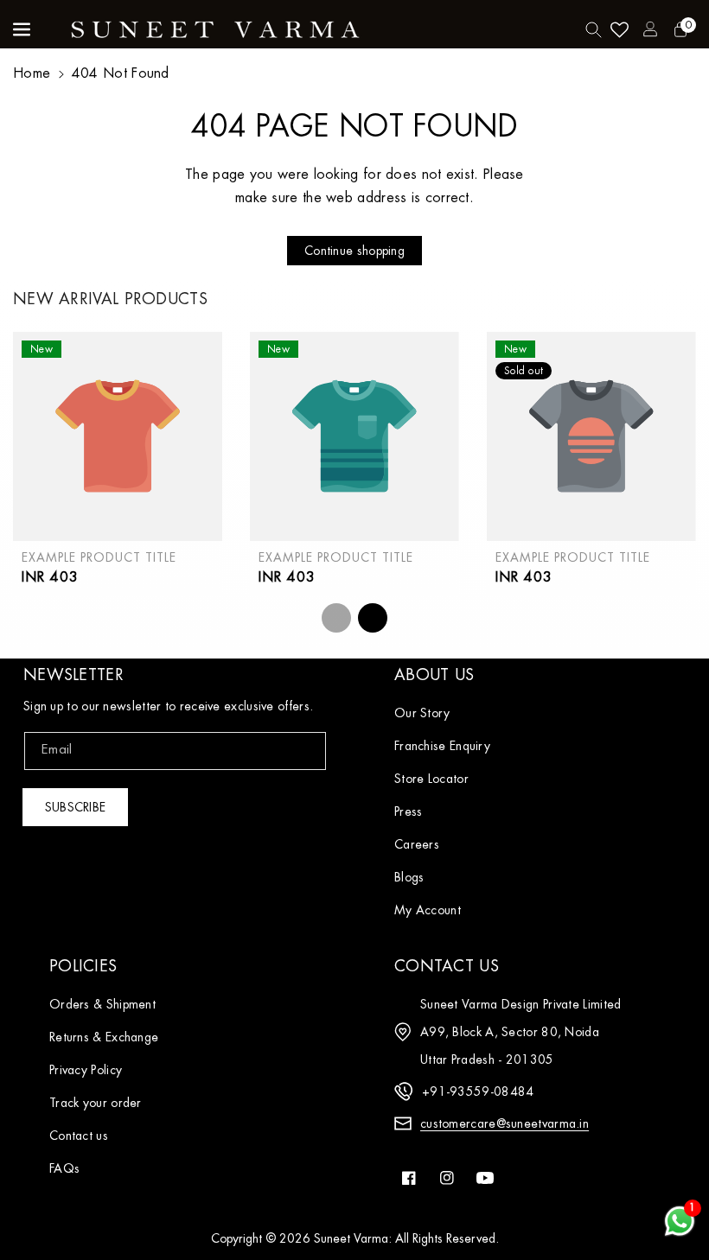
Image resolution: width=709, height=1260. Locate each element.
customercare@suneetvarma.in (504, 1123)
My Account (427, 910)
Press (408, 811)
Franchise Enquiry (442, 746)
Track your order (95, 1103)
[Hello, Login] (650, 29)
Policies (83, 966)
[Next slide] (372, 618)
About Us (434, 675)
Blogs (409, 877)
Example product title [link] (99, 557)
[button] (23, 29)
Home (31, 73)
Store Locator (431, 779)
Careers (416, 844)
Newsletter (73, 675)
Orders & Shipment (102, 1004)
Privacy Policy (85, 1070)
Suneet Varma (351, 1238)
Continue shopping (354, 251)
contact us (446, 966)
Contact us (78, 1136)
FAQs (64, 1168)
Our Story (422, 713)
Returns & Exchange (103, 1037)
